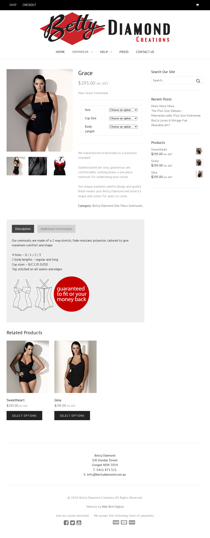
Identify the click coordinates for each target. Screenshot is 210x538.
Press (124, 52)
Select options (24, 416)
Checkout (29, 5)
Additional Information (56, 229)
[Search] (198, 81)
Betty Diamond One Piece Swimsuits (117, 206)
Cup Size (90, 118)
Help (104, 52)
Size (87, 110)
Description (23, 229)
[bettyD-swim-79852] (60, 166)
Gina (154, 172)
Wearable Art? (160, 125)
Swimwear (80, 52)
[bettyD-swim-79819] (38, 166)
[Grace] (40, 110)
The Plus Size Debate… (167, 111)
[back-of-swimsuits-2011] (16, 166)
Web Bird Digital (113, 506)
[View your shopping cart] (198, 5)
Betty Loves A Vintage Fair (169, 120)
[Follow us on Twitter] (73, 523)
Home (60, 52)
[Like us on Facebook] (66, 523)
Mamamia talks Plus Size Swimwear (176, 115)
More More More (162, 106)
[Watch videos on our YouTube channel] (79, 523)
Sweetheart (159, 149)
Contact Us (145, 52)
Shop (13, 5)
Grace (155, 161)
